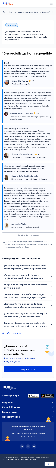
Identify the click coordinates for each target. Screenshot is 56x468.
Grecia (13, 433)
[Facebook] (22, 446)
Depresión (46, 12)
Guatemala (25, 437)
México (26, 433)
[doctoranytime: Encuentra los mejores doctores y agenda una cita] (3, 12)
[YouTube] (34, 446)
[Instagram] (28, 446)
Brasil (33, 437)
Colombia (34, 433)
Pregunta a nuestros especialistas (24, 12)
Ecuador (42, 433)
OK (49, 464)
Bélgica (20, 433)
